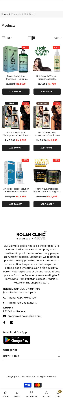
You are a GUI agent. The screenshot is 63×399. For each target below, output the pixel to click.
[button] (30, 38)
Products (16, 14)
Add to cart (15, 91)
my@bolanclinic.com (28, 316)
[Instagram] (12, 322)
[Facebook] (4, 322)
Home (5, 14)
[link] (17, 394)
